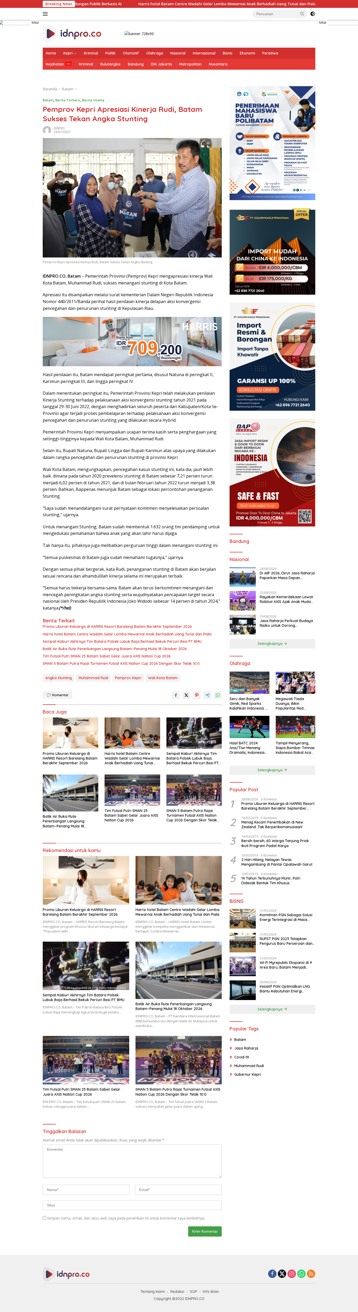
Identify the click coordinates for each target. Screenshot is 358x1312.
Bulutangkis (110, 64)
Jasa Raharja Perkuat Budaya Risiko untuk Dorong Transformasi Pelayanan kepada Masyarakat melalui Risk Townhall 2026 (286, 623)
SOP (193, 1291)
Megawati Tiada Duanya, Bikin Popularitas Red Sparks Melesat (290, 703)
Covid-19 (241, 1057)
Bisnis (227, 53)
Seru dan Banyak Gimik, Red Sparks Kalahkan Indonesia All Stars (249, 703)
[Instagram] (292, 1274)
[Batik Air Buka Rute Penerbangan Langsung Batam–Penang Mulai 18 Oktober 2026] (70, 793)
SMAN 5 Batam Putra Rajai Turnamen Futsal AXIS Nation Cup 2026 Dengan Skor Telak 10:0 (121, 663)
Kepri (68, 53)
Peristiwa (270, 53)
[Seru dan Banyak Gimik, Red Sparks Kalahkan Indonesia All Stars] (249, 683)
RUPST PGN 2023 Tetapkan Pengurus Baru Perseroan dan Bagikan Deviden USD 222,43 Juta (286, 941)
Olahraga (154, 53)
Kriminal (91, 53)
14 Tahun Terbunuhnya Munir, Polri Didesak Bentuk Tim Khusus (270, 880)
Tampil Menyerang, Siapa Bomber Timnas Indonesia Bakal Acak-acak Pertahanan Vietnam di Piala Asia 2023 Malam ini (295, 748)
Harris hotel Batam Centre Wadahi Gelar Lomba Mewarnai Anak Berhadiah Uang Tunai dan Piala (167, 4)
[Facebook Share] (176, 695)
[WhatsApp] (301, 1274)
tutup (35, 22)
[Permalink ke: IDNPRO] (47, 129)
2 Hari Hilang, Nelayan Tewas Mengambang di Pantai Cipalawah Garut (276, 862)
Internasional (204, 53)
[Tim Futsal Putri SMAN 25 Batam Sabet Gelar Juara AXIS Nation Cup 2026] (132, 790)
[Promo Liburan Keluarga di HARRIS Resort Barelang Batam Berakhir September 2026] (70, 733)
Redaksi (177, 1291)
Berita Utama (93, 100)
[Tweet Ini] (186, 695)
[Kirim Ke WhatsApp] (218, 695)
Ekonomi (247, 53)
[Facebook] (272, 1274)
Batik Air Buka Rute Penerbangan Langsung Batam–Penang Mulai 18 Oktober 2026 (115, 648)
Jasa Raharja (246, 1048)
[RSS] (311, 1274)
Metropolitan (190, 64)
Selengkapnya (271, 643)
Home (51, 53)
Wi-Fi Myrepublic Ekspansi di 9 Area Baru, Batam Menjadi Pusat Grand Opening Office (286, 965)
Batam (48, 100)
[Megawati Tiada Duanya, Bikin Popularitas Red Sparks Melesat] (295, 683)
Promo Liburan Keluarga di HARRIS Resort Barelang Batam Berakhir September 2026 (117, 626)
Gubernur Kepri (247, 1074)
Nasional (178, 53)
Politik (110, 53)
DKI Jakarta (161, 64)
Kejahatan (55, 64)
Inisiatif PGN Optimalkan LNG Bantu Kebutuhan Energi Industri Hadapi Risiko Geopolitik (285, 988)
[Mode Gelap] (312, 13)
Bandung (136, 64)
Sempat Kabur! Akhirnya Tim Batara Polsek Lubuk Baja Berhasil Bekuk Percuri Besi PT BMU (122, 641)
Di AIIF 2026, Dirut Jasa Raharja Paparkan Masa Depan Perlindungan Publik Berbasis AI (287, 575)
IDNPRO (59, 128)
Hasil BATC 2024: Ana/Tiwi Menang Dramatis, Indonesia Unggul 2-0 (247, 748)
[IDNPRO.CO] (72, 33)
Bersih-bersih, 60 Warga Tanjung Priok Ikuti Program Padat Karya (275, 843)
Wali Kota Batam (163, 678)
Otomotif (131, 53)
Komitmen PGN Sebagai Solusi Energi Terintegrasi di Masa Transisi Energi (286, 917)
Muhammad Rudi (93, 678)
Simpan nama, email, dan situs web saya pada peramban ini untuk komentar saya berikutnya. (126, 1218)
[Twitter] (282, 1274)
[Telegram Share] (207, 695)
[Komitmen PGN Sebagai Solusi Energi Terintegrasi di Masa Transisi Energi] (243, 919)
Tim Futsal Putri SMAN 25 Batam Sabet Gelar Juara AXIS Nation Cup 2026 (107, 656)
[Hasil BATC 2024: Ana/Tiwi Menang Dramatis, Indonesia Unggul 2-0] (249, 727)
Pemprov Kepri (128, 678)
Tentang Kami (152, 1291)
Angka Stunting (58, 678)
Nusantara (218, 64)
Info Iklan (211, 1291)
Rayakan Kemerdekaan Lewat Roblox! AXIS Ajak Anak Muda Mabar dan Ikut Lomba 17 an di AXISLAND (287, 599)
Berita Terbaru (67, 100)
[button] (302, 13)
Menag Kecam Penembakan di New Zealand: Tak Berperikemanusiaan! (272, 824)
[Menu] (46, 13)
